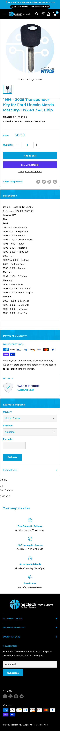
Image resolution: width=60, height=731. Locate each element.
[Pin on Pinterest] (44, 181)
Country (7, 411)
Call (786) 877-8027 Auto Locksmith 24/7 (31, 6)
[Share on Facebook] (38, 181)
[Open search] (36, 14)
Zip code (7, 439)
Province (8, 425)
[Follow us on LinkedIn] (22, 696)
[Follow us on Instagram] (16, 696)
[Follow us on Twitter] (10, 696)
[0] (55, 14)
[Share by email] (55, 181)
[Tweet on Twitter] (49, 181)
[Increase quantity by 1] (36, 145)
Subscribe (13, 672)
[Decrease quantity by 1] (18, 145)
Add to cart (30, 155)
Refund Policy (10, 470)
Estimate (12, 457)
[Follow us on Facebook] (5, 696)
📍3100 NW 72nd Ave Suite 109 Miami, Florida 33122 (30, 2)
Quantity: (8, 144)
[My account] (43, 14)
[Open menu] (4, 14)
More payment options (30, 171)
